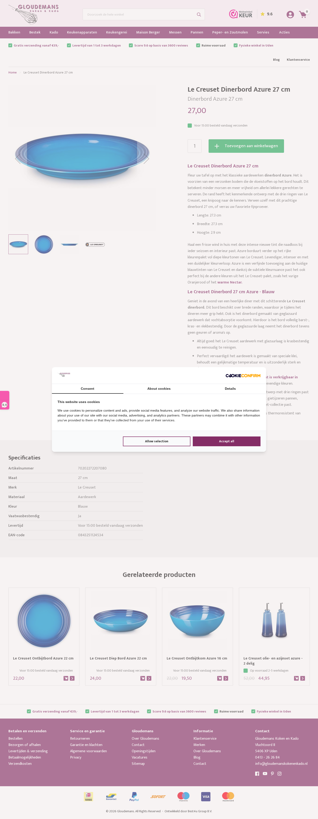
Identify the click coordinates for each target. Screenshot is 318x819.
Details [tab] (230, 388)
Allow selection (156, 441)
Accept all (226, 441)
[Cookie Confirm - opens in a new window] (243, 375)
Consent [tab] (87, 388)
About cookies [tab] (159, 388)
